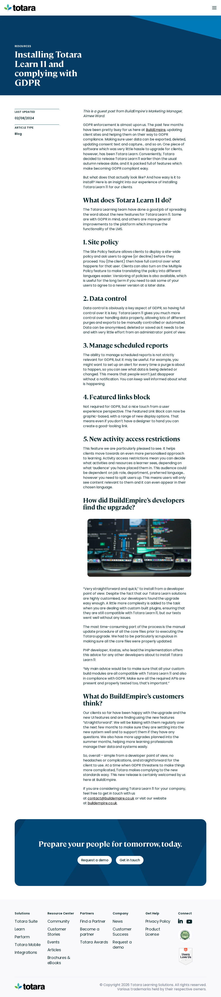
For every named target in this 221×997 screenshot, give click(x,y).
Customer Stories (56, 931)
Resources (23, 46)
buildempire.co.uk (102, 803)
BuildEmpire (156, 129)
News (118, 921)
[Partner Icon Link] (185, 935)
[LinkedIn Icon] (180, 922)
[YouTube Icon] (189, 923)
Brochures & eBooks (58, 960)
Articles (54, 949)
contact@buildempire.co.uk (111, 798)
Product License (152, 931)
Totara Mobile (27, 944)
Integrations (26, 952)
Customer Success (122, 931)
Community (58, 921)
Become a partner (89, 931)
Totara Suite (26, 921)
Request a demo (122, 944)
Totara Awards (94, 942)
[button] (214, 7)
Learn (20, 929)
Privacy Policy (157, 921)
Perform (22, 937)
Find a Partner (93, 921)
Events (53, 942)
